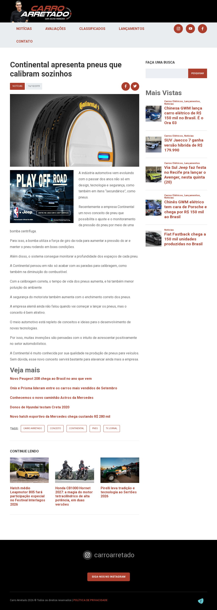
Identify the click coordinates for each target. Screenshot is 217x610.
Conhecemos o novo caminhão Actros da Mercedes (51, 398)
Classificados (92, 29)
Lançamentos (131, 29)
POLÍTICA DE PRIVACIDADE (90, 600)
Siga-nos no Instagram (108, 576)
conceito (55, 428)
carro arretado (32, 428)
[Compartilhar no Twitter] (135, 86)
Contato (24, 41)
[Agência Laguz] (200, 601)
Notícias (24, 29)
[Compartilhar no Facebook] (125, 86)
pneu (95, 428)
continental (76, 428)
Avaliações (55, 29)
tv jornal (111, 428)
